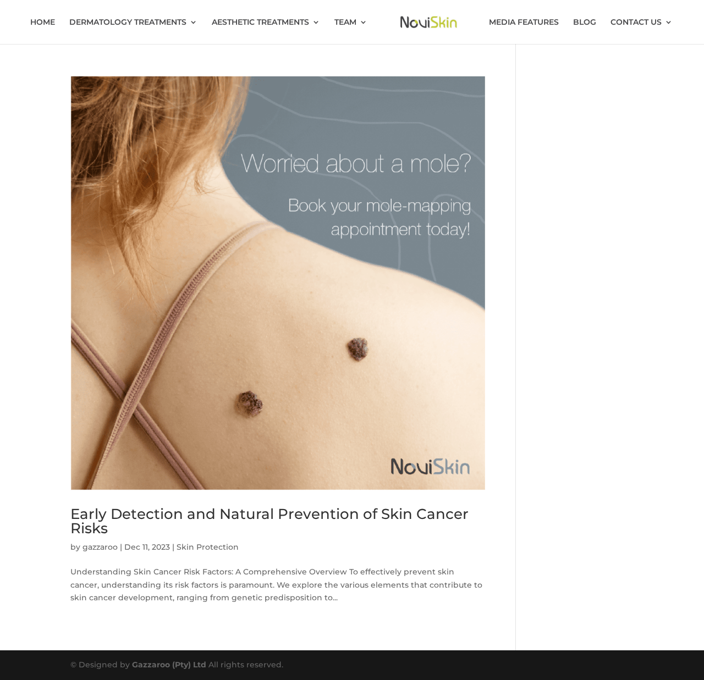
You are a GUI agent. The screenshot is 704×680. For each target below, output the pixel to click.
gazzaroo (100, 547)
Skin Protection (208, 547)
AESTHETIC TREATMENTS (260, 22)
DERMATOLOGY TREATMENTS (127, 22)
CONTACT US (636, 22)
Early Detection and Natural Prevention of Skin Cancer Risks (269, 521)
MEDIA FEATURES (524, 22)
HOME (42, 22)
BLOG (584, 22)
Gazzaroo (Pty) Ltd (170, 665)
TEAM (345, 22)
